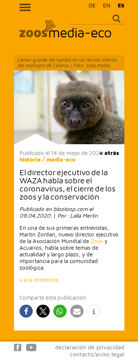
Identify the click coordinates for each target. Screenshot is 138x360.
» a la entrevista (39, 280)
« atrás (109, 153)
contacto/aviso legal (97, 354)
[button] (26, 311)
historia (30, 159)
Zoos (97, 241)
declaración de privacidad (89, 347)
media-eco (60, 159)
